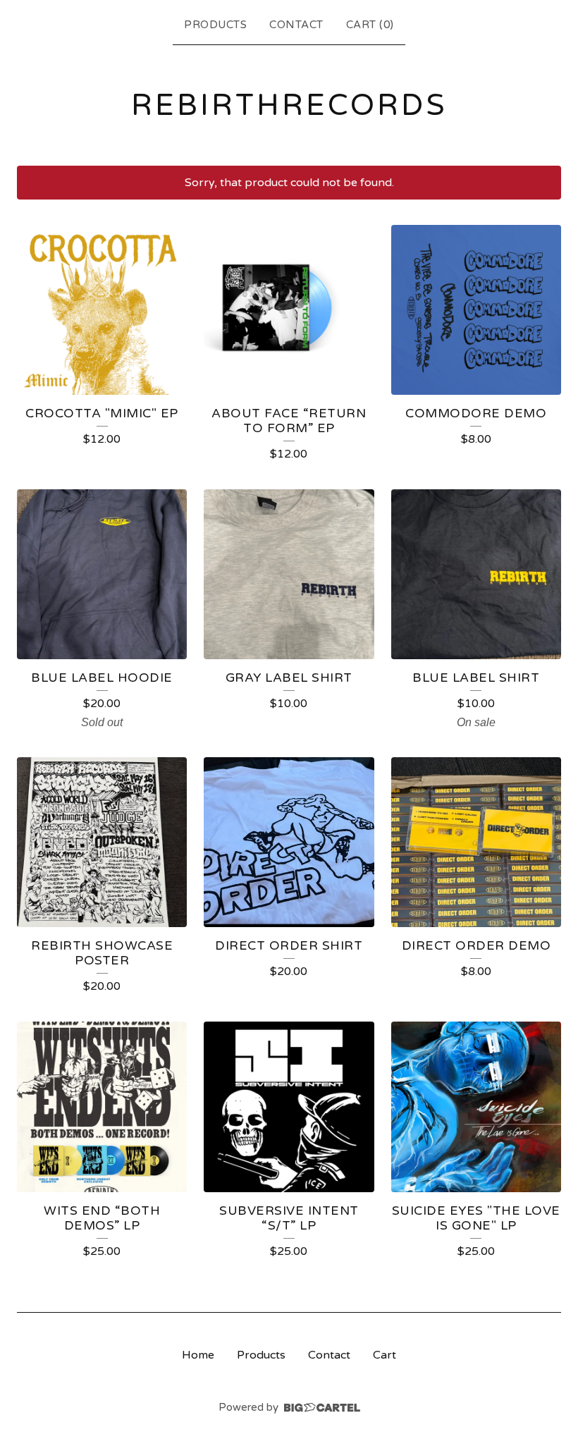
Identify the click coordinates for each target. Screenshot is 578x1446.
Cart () (370, 24)
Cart (384, 1355)
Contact (296, 24)
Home (198, 1355)
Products (215, 24)
